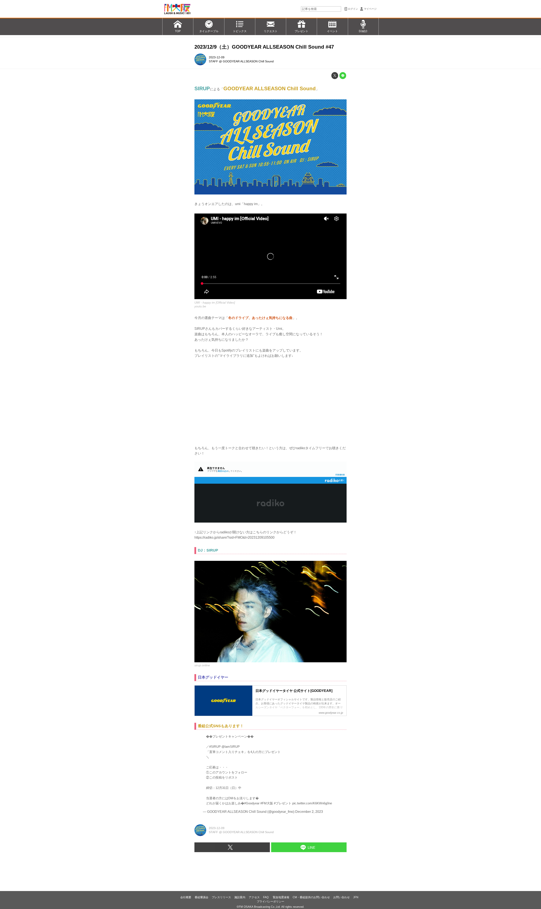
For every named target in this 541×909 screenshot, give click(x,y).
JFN (355, 897)
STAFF (213, 61)
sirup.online (202, 665)
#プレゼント (282, 803)
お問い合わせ (341, 897)
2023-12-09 (216, 57)
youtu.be (200, 306)
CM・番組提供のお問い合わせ (311, 897)
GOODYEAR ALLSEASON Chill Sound (248, 61)
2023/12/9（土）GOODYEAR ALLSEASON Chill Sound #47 (264, 47)
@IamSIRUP (230, 746)
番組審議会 (201, 897)
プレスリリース (221, 897)
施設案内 (239, 897)
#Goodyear (252, 803)
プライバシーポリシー (270, 901)
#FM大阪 (266, 803)
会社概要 (185, 897)
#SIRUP (215, 746)
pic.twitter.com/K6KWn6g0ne (312, 803)
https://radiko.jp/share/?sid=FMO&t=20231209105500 (234, 537)
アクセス (254, 897)
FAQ (266, 897)
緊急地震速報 (281, 897)
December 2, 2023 (309, 811)
